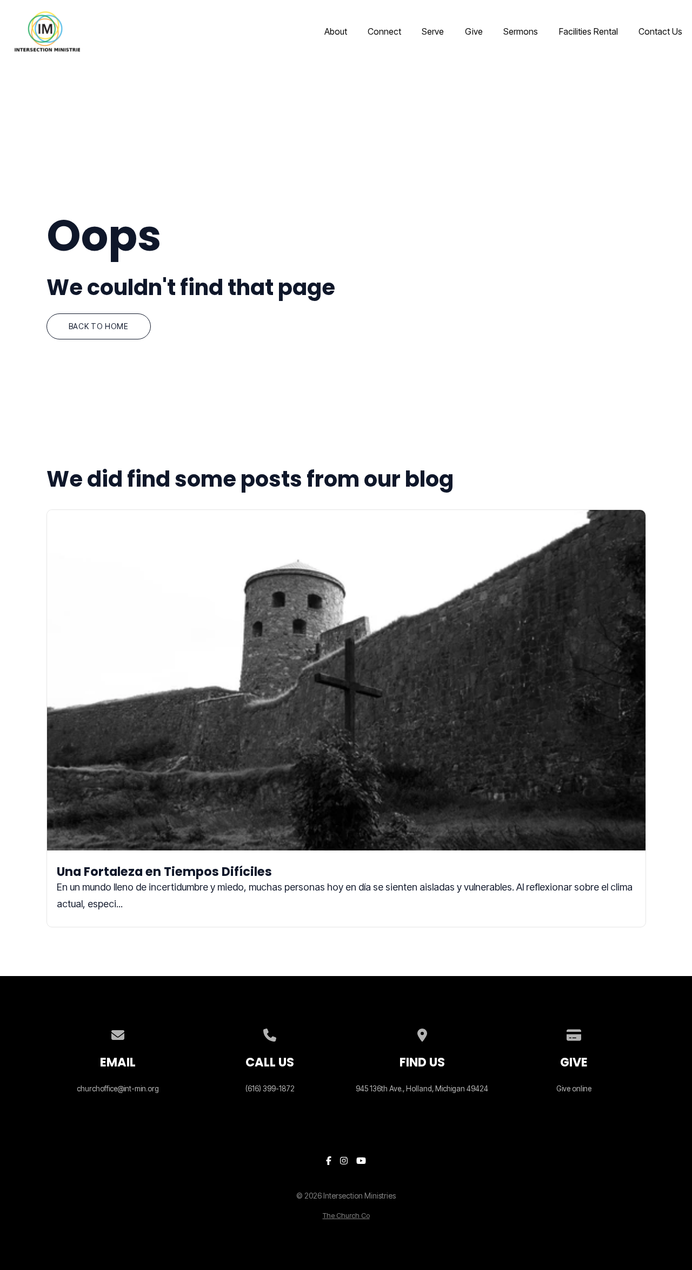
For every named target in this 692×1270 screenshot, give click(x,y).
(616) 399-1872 (270, 1088)
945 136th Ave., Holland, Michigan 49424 (422, 1088)
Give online (573, 1088)
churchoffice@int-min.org (118, 1088)
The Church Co (346, 1216)
